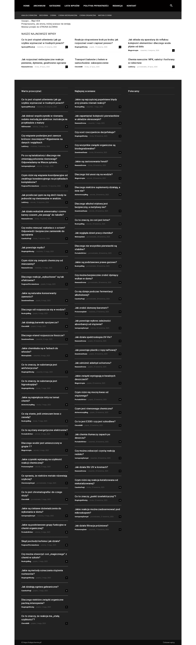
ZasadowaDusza (27, 300)
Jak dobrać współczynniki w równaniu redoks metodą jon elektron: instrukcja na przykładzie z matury (44, 119)
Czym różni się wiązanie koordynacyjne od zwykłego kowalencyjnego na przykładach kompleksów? (44, 179)
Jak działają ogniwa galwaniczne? (40, 586)
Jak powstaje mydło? (33, 247)
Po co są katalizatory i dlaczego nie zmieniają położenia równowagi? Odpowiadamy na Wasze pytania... (41, 159)
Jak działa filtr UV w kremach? (91, 467)
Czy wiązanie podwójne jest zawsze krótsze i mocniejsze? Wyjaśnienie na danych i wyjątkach (42, 139)
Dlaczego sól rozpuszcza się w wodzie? (43, 309)
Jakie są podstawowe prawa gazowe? (96, 262)
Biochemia (43, 15)
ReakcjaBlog (26, 313)
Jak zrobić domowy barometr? (91, 307)
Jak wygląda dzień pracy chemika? (94, 232)
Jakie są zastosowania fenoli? (91, 161)
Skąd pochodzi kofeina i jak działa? (40, 541)
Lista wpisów (72, 5)
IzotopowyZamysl (28, 166)
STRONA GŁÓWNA (49, 27)
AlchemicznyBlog (28, 405)
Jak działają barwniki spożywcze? (40, 322)
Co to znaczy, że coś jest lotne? (92, 220)
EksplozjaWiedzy (81, 47)
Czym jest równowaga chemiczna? (94, 408)
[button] (171, 6)
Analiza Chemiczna (29, 15)
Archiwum (39, 5)
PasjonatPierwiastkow (30, 186)
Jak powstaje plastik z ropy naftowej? (96, 350)
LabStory (131, 67)
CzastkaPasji (26, 238)
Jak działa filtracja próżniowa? (91, 525)
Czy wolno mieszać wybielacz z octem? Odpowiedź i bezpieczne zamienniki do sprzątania (43, 231)
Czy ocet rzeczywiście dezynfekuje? (95, 132)
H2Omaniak (26, 126)
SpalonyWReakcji (28, 47)
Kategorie (55, 5)
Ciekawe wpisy (169, 642)
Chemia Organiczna (87, 15)
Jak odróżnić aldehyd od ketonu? (93, 362)
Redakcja (118, 5)
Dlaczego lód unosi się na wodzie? (94, 174)
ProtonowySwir (27, 466)
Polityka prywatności (96, 5)
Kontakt (131, 5)
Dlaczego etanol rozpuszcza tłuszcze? (43, 335)
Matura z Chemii (105, 15)
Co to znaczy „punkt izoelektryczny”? (95, 496)
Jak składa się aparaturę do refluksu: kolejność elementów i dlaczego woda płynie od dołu (149, 43)
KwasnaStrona (27, 67)
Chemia (53, 15)
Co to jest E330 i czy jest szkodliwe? (95, 421)
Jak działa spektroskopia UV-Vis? (93, 337)
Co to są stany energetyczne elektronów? (44, 430)
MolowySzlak (26, 355)
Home (26, 5)
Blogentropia (133, 50)
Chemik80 (79, 67)
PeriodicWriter (27, 434)
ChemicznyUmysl (28, 483)
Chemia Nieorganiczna (67, 15)
